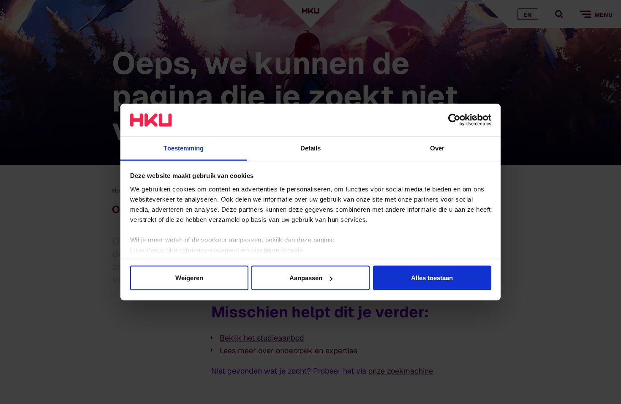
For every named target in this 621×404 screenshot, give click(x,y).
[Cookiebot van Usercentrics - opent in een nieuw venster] (454, 120)
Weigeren (189, 277)
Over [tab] (437, 147)
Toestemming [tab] (183, 147)
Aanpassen (305, 277)
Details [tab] (310, 147)
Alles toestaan (432, 277)
